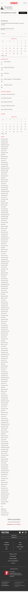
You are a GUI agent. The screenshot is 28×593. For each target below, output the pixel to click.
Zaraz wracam (11, 94)
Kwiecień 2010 (4, 412)
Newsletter (14, 535)
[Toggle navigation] (2, 3)
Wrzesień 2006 (4, 496)
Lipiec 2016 (4, 267)
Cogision (18, 582)
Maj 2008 (3, 457)
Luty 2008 (3, 463)
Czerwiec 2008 (4, 455)
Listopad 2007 (4, 468)
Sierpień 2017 (4, 242)
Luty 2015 (3, 300)
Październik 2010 (5, 401)
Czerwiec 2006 (4, 501)
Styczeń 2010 (4, 418)
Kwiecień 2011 (4, 389)
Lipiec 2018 (4, 220)
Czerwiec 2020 (4, 176)
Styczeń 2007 (4, 488)
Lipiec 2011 (3, 383)
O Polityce (13, 563)
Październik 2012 (5, 354)
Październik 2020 (5, 168)
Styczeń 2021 (4, 162)
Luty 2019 (3, 207)
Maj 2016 (3, 271)
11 (2, 48)
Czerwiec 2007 (4, 478)
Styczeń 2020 (4, 185)
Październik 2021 (5, 145)
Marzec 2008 (4, 461)
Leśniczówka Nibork (5, 585)
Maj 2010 (3, 410)
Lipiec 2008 (4, 453)
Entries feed (4, 511)
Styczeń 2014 (4, 325)
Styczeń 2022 (4, 139)
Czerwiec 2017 (4, 245)
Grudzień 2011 (4, 373)
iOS (10, 571)
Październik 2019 (5, 191)
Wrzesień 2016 (4, 263)
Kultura (20, 544)
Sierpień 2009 (4, 428)
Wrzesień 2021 (4, 146)
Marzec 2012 (4, 368)
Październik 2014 (5, 307)
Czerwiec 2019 (4, 199)
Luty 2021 (3, 160)
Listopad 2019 (4, 189)
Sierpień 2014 (4, 311)
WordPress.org (4, 515)
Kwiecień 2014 (4, 319)
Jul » (6, 55)
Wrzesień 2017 (4, 240)
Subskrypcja (14, 537)
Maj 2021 (3, 154)
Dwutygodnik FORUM (5, 582)
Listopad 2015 (4, 282)
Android (13, 571)
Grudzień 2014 (4, 304)
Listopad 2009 (4, 422)
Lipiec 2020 (4, 174)
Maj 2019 (3, 201)
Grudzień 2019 (4, 187)
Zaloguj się (3, 509)
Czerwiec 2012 (4, 362)
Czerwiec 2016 (4, 269)
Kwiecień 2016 (4, 273)
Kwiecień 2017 (4, 249)
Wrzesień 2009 (4, 426)
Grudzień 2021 (4, 141)
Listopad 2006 (4, 492)
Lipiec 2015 (4, 290)
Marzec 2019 (4, 205)
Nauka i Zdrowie (20, 546)
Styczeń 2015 (4, 302)
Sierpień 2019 (4, 195)
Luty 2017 (3, 253)
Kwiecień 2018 (4, 226)
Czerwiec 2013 (4, 339)
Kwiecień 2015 (4, 296)
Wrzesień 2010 (4, 403)
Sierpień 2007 (4, 474)
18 (2, 51)
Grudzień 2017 (4, 234)
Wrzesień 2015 (4, 286)
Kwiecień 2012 (4, 366)
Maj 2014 (3, 317)
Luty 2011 (3, 393)
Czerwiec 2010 (4, 408)
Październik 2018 (5, 214)
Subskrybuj (23, 12)
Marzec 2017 (4, 251)
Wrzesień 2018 (4, 216)
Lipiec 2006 (4, 500)
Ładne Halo (22, 582)
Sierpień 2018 (4, 218)
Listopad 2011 (4, 375)
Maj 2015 (3, 294)
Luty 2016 (3, 276)
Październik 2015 (5, 284)
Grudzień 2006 (4, 490)
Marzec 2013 (4, 344)
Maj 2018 (3, 224)
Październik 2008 (5, 447)
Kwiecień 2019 (4, 203)
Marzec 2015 (4, 298)
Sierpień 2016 (4, 265)
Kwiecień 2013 (4, 342)
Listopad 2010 (4, 399)
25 (2, 53)
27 (10, 53)
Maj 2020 (3, 178)
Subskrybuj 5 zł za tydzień (13, 524)
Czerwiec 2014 (4, 315)
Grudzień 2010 (4, 397)
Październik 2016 (5, 261)
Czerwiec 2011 (4, 385)
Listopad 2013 (4, 329)
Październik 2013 (5, 331)
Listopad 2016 (4, 259)
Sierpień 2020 (4, 172)
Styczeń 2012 (4, 372)
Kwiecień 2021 (4, 156)
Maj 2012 (3, 364)
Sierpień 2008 (4, 451)
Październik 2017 (5, 238)
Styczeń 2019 (4, 209)
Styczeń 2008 (4, 465)
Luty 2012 (3, 370)
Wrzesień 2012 (4, 356)
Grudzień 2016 (4, 257)
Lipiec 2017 (4, 243)
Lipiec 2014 (4, 313)
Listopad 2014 (4, 306)
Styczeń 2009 (4, 441)
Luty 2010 (3, 416)
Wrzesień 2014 (4, 309)
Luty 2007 (3, 486)
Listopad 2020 (4, 166)
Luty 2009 (3, 439)
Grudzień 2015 (4, 280)
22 (17, 51)
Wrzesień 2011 (4, 379)
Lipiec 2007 (4, 476)
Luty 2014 (3, 323)
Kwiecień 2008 (4, 459)
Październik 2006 (5, 494)
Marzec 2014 (4, 321)
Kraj (6, 546)
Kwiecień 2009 (4, 436)
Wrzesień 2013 (4, 333)
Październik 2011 (5, 377)
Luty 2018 (3, 230)
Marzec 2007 (4, 484)
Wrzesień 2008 (4, 449)
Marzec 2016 (4, 275)
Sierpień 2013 (4, 335)
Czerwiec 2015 (4, 292)
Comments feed (5, 513)
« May (2, 55)
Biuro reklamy (13, 556)
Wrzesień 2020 (4, 170)
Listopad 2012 (4, 352)
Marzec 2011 (4, 391)
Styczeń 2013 (4, 348)
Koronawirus (6, 544)
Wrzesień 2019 (4, 193)
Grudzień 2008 (4, 443)
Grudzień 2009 (4, 420)
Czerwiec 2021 (4, 152)
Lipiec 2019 (4, 197)
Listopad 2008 (4, 445)
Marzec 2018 (4, 228)
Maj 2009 (3, 434)
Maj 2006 (3, 503)
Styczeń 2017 (4, 255)
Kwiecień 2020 (4, 179)
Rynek (20, 542)
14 (13, 48)
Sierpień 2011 (4, 381)
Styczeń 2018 (4, 232)
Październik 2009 (5, 424)
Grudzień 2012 (4, 350)
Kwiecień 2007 (4, 482)
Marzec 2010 (4, 414)
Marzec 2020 (4, 181)
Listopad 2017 (4, 236)
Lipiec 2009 (4, 430)
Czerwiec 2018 (4, 222)
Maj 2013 (3, 340)
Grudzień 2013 (4, 327)
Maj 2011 (3, 387)
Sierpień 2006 (4, 498)
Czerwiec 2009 (4, 432)
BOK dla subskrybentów (13, 560)
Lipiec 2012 (4, 360)
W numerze (6, 542)
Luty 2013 (3, 346)
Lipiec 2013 (4, 337)
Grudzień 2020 (4, 164)
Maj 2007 (3, 480)
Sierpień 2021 (4, 148)
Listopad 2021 (4, 143)
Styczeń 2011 (4, 395)
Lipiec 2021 (4, 150)
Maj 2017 (3, 247)
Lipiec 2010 (4, 406)
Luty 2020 (3, 183)
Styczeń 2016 (4, 278)
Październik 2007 (5, 470)
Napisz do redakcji (13, 558)
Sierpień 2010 (4, 404)
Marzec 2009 (4, 437)
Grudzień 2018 (4, 211)
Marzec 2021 (4, 158)
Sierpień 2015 (4, 288)
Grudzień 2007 (4, 467)
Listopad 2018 (4, 212)
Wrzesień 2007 (4, 472)
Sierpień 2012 (4, 358)
